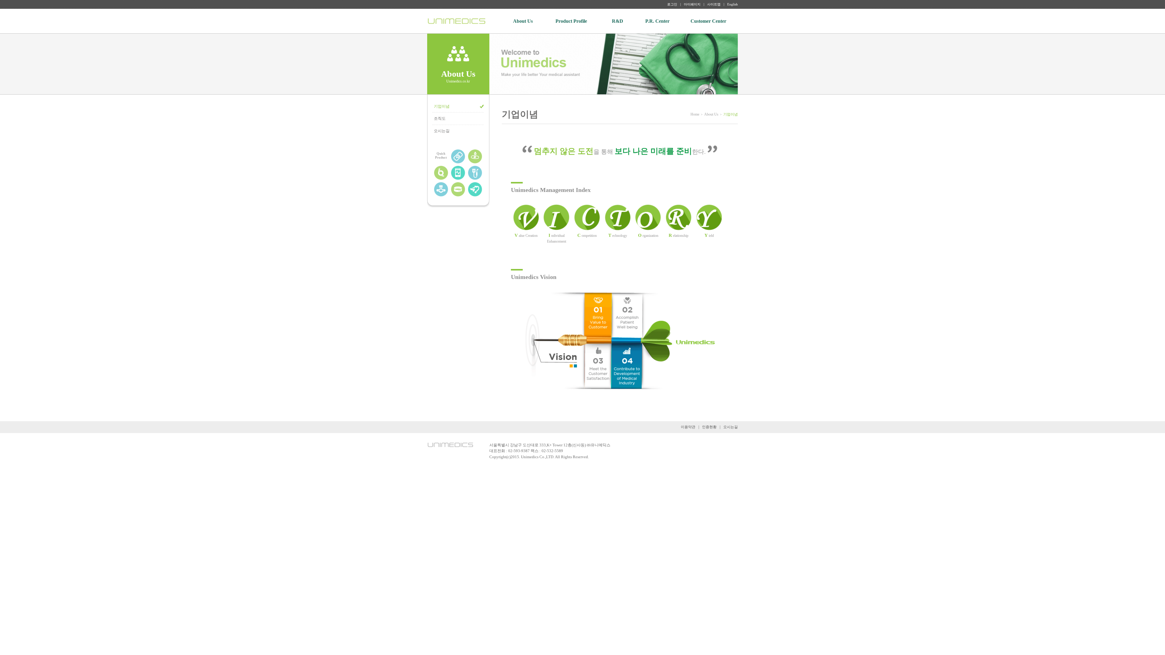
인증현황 (709, 427)
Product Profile (571, 21)
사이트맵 (714, 4)
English (732, 4)
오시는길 (442, 131)
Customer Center (708, 21)
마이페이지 (692, 4)
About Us (523, 21)
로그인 (672, 4)
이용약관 (688, 427)
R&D (617, 21)
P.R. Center (657, 21)
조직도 (440, 118)
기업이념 (442, 106)
